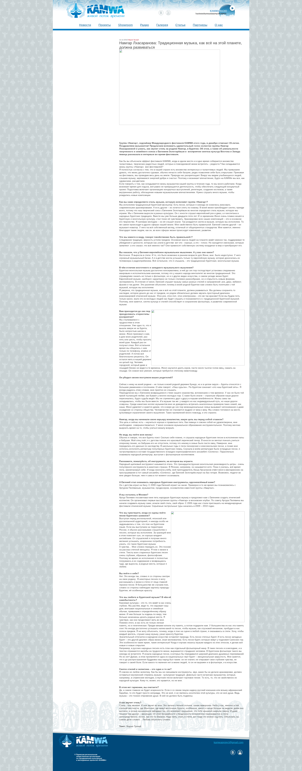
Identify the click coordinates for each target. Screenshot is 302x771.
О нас (219, 25)
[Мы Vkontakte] (161, 12)
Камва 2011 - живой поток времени (90, 9)
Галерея (162, 25)
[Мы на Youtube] (168, 12)
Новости (85, 25)
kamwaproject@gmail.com (228, 742)
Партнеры (200, 25)
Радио (144, 25)
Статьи (180, 25)
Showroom (125, 25)
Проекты (104, 25)
